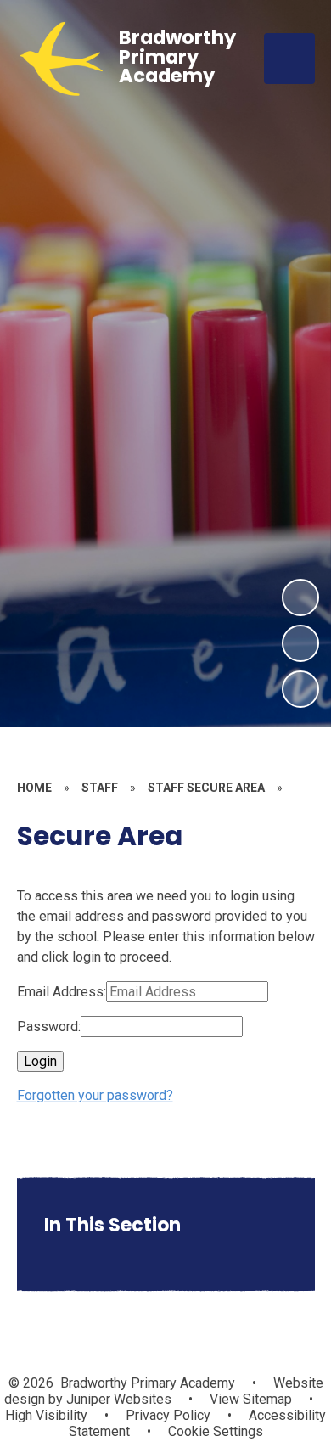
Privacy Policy (168, 1415)
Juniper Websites (117, 1399)
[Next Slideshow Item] (300, 597)
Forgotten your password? (95, 1095)
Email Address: (61, 992)
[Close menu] (289, 58)
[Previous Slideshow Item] (300, 643)
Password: (49, 1026)
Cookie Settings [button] (215, 1431)
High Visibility (46, 1415)
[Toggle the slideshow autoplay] (300, 689)
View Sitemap (251, 1399)
